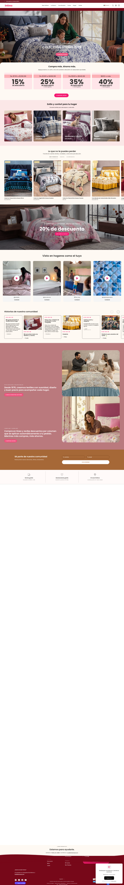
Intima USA (55, 881)
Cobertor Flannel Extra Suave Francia (73, 198)
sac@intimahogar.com (72, 852)
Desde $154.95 (95, 199)
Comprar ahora (62, 54)
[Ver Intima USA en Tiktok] (19, 880)
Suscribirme (86, 462)
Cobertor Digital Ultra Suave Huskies (44, 198)
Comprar (16, 299)
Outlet (48, 865)
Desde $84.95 (36, 199)
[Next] (119, 1)
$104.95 (64, 199)
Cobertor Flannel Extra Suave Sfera (14, 198)
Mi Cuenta (67, 863)
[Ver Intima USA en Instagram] (16, 880)
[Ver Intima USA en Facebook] (22, 880)
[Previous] (4, 1)
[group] (62, 1)
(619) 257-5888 (55, 852)
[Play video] (17, 278)
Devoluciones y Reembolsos (60, 883)
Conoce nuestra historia (14, 395)
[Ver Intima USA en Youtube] (26, 880)
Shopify (72, 881)
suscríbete (96, 861)
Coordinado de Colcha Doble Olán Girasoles (104, 198)
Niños (48, 863)
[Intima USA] (8, 5)
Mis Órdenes (68, 865)
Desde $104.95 (7, 199)
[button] (69, 5)
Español (107, 5)
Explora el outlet (62, 234)
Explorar (9, 138)
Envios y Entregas (50, 883)
